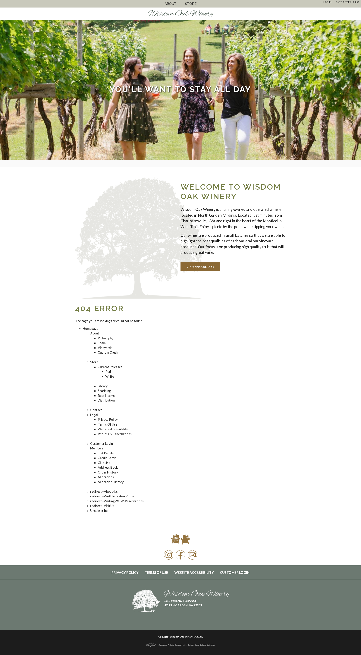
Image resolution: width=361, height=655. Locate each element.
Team (102, 343)
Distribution (106, 400)
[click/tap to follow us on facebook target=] (180, 559)
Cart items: (347, 2)
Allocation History (111, 482)
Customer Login (101, 443)
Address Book (108, 467)
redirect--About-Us (104, 491)
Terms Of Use (107, 424)
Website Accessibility (113, 429)
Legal (94, 415)
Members (97, 448)
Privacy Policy (108, 419)
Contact (96, 410)
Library (103, 386)
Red (108, 372)
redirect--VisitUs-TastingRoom (112, 496)
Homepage (90, 329)
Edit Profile (106, 453)
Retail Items (106, 396)
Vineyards (105, 348)
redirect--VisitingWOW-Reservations (117, 501)
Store (190, 4)
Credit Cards (107, 458)
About (170, 4)
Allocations (106, 477)
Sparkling (104, 391)
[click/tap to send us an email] (192, 559)
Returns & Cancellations (115, 434)
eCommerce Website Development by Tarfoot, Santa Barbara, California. (186, 645)
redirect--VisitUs (102, 506)
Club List (104, 463)
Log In (327, 2)
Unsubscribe (99, 511)
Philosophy (105, 338)
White (109, 376)
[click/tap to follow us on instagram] (168, 559)
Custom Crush (108, 352)
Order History (108, 472)
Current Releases (110, 367)
